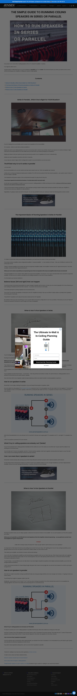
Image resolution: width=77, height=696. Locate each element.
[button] (74, 693)
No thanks (46, 365)
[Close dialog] (60, 329)
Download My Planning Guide (46, 362)
